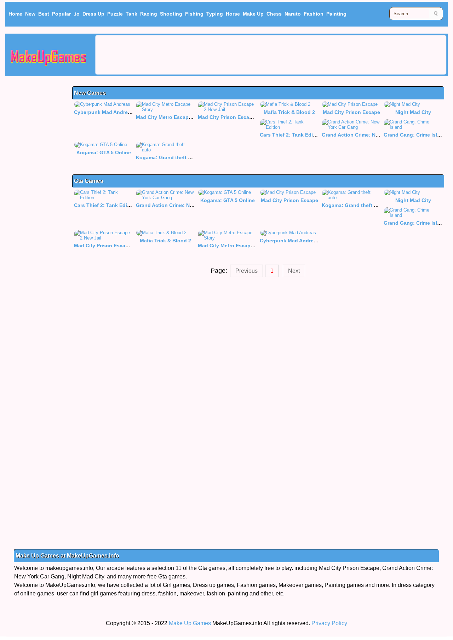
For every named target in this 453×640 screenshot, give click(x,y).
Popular (61, 14)
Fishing (194, 14)
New (30, 14)
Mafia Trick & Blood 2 (289, 112)
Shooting (171, 14)
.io (77, 14)
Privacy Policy (329, 623)
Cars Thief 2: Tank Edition (291, 135)
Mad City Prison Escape (351, 112)
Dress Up (93, 14)
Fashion (313, 14)
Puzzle (115, 14)
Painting (336, 14)
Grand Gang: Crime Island (415, 135)
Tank (131, 14)
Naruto (293, 14)
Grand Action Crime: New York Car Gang (370, 135)
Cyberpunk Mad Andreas (103, 112)
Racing (148, 14)
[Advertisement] (270, 55)
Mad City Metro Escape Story (171, 117)
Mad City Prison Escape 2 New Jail (239, 117)
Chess (274, 14)
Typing (214, 14)
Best (43, 14)
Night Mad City (413, 112)
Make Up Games (190, 623)
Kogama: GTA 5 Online (103, 152)
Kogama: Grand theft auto (167, 157)
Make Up (253, 14)
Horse (233, 14)
